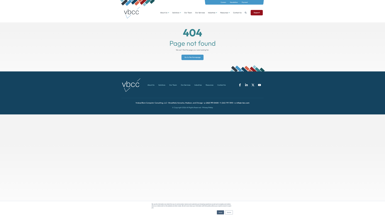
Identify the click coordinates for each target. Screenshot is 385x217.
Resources (209, 85)
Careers (223, 2)
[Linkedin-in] (246, 85)
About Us (150, 85)
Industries (198, 85)
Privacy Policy (207, 107)
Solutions (161, 85)
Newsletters (234, 2)
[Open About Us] (168, 12)
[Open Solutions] (180, 12)
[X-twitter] (253, 85)
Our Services (185, 85)
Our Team (173, 85)
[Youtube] (259, 85)
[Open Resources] (229, 12)
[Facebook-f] (240, 85)
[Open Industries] (216, 12)
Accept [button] (220, 212)
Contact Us (221, 85)
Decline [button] (229, 212)
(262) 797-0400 (212, 103)
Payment (245, 2)
